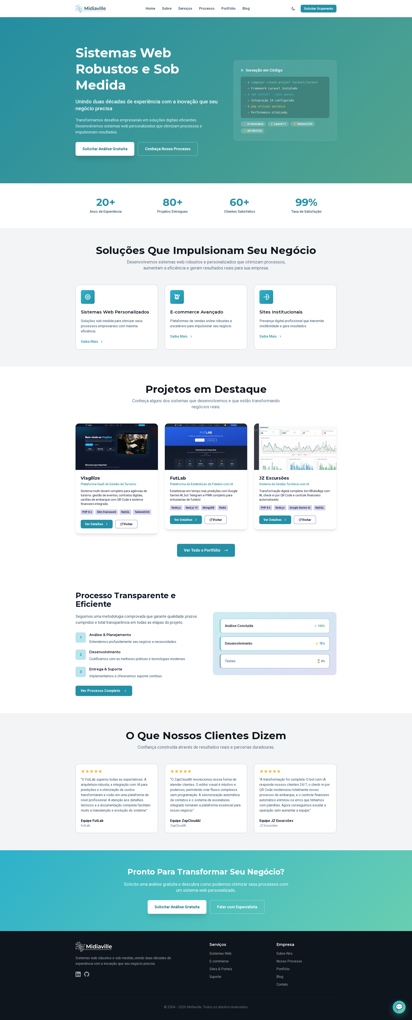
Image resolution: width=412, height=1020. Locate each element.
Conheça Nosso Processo (168, 149)
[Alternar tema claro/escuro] (293, 8)
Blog (246, 8)
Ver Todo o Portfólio (202, 550)
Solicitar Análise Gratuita (104, 149)
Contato (282, 984)
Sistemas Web (220, 953)
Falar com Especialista (237, 907)
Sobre (166, 8)
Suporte (215, 977)
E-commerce (219, 961)
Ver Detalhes (94, 524)
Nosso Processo (289, 961)
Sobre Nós (284, 953)
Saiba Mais (89, 341)
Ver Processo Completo (100, 691)
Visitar (128, 524)
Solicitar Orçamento (318, 8)
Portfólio (228, 8)
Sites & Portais (220, 969)
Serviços (185, 8)
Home (150, 8)
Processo (207, 8)
